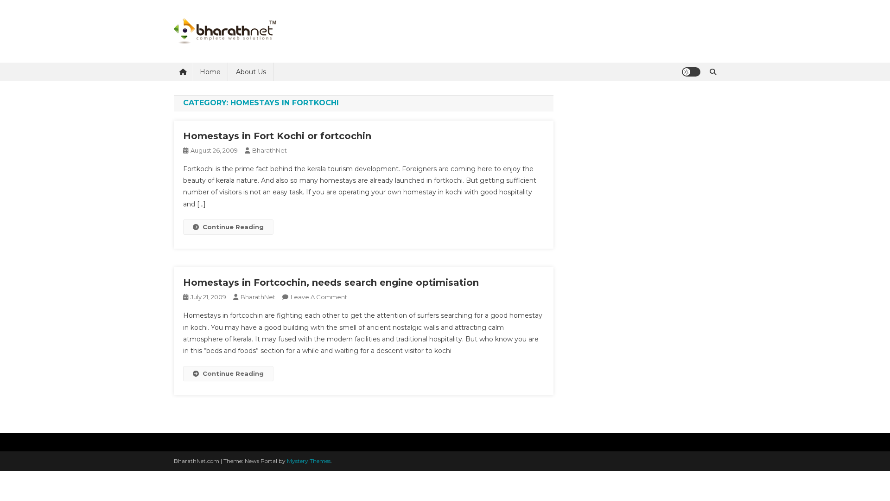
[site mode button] (691, 72)
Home (210, 72)
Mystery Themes (309, 460)
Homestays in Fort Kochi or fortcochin (277, 135)
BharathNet (269, 150)
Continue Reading (233, 227)
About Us (251, 72)
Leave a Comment (319, 297)
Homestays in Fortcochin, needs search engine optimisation (331, 282)
